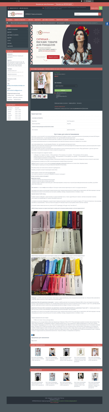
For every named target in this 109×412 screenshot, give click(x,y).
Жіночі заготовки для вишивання (19, 23)
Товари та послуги (19, 19)
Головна (10, 19)
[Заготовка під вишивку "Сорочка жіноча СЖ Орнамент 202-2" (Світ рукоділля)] (80, 377)
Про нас (30, 19)
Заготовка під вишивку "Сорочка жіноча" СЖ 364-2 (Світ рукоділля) (37, 359)
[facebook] (32, 335)
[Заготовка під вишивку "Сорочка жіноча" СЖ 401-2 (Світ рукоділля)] (52, 352)
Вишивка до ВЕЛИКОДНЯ (64, 4)
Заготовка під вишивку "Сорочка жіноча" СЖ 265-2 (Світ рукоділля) (94, 359)
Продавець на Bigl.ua (54, 399)
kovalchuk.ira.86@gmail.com (15, 90)
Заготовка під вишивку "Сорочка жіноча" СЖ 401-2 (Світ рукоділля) (52, 359)
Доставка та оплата (48, 19)
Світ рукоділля (61, 23)
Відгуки (9, 32)
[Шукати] (99, 14)
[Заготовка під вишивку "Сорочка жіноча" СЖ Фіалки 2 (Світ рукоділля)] (66, 352)
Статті (9, 40)
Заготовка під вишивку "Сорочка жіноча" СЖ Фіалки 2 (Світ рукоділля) (66, 359)
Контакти (38, 19)
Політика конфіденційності (71, 401)
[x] (33, 335)
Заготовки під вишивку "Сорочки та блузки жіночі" (42, 23)
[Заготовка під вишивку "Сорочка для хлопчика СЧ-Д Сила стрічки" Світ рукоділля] (80, 352)
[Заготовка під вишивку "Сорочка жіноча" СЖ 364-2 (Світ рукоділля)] (37, 352)
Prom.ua (62, 398)
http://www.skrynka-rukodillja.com (17, 85)
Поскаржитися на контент (58, 401)
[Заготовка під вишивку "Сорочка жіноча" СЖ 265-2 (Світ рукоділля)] (94, 352)
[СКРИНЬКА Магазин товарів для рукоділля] (16, 14)
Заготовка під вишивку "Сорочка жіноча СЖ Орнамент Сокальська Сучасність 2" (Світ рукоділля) (94, 385)
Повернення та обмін (62, 19)
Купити (63, 90)
